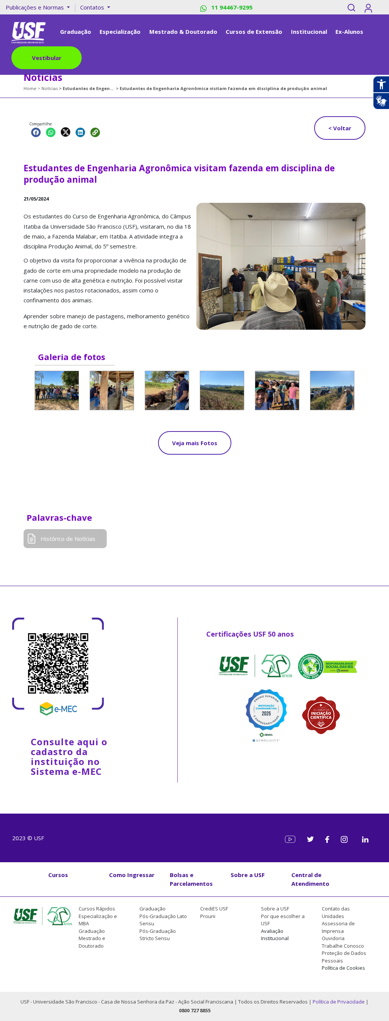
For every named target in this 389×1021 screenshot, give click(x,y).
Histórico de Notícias (68, 538)
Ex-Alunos (349, 31)
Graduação (92, 931)
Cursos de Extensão (254, 31)
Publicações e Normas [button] (35, 7)
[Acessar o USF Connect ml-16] (370, 7)
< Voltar (339, 128)
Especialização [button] (120, 31)
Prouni (207, 916)
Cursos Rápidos (97, 908)
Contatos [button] (93, 7)
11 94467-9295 (231, 7)
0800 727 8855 (194, 1010)
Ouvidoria (333, 938)
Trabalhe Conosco (343, 945)
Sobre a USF (248, 875)
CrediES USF (214, 908)
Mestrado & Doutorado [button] (183, 31)
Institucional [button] (309, 31)
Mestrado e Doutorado (92, 942)
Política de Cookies (343, 967)
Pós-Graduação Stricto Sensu (157, 935)
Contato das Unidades (336, 912)
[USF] (28, 31)
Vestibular (47, 58)
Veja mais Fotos (194, 443)
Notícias (49, 88)
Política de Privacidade (339, 1001)
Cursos (58, 875)
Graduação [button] (75, 31)
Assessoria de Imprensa (338, 927)
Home (30, 88)
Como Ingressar (132, 875)
